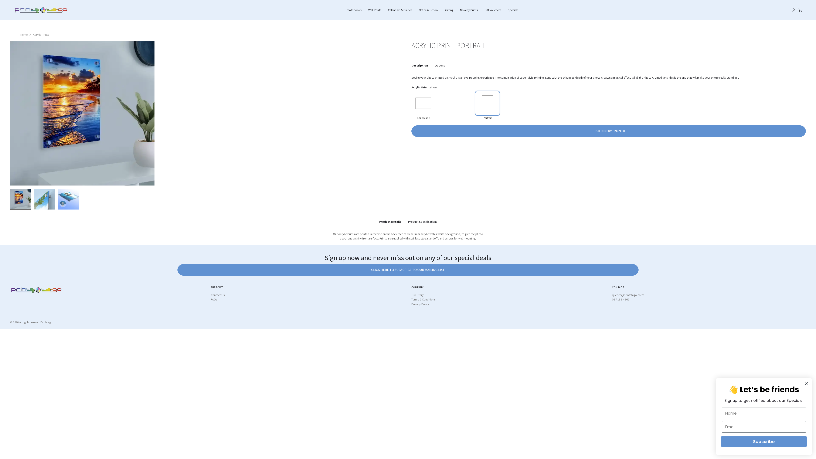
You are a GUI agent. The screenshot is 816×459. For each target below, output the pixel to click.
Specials (513, 10)
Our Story (417, 295)
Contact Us (218, 295)
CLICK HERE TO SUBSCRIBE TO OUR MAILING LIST (408, 270)
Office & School (428, 10)
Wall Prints (374, 10)
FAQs (214, 299)
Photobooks (353, 10)
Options (440, 65)
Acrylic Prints (41, 35)
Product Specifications (422, 222)
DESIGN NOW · (603, 131)
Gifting (449, 10)
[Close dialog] (806, 383)
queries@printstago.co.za (628, 295)
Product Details (390, 222)
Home (24, 35)
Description (419, 65)
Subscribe (764, 442)
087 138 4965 (620, 299)
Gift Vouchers (492, 10)
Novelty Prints (469, 10)
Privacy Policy (420, 304)
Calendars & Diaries (400, 10)
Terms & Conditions (423, 299)
